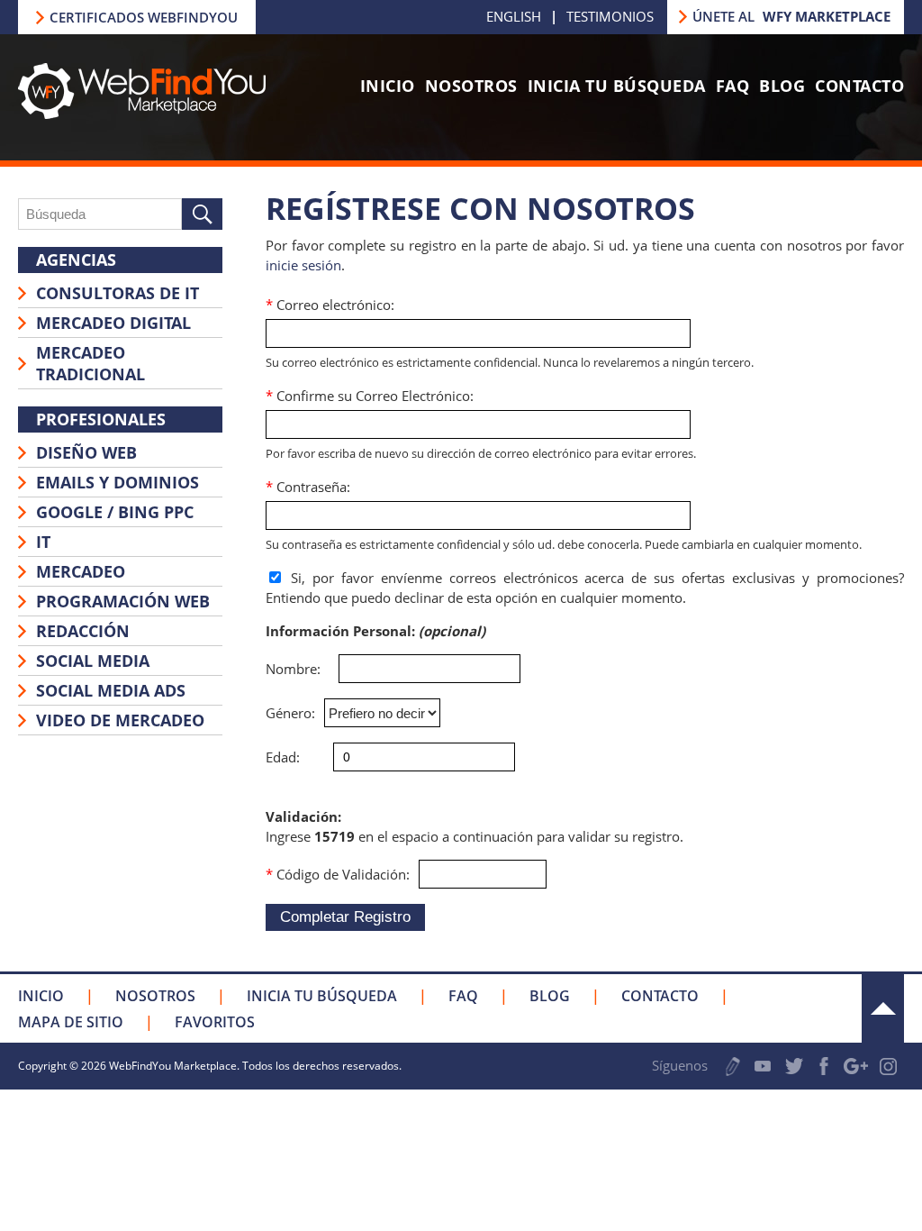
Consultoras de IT (117, 293)
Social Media (92, 660)
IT (43, 541)
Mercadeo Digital (113, 322)
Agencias (76, 259)
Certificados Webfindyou (144, 17)
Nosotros (471, 85)
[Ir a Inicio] (142, 114)
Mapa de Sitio (70, 1022)
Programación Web (123, 601)
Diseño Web (86, 452)
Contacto (859, 85)
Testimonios (610, 16)
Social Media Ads (110, 690)
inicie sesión (303, 265)
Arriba (883, 1008)
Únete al (791, 16)
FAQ (733, 85)
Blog (782, 85)
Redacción (83, 631)
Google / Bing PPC (115, 512)
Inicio (387, 85)
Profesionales (101, 419)
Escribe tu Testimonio (733, 1066)
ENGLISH (513, 16)
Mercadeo (80, 571)
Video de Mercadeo (120, 720)
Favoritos (215, 1022)
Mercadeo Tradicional (90, 363)
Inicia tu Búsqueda (617, 85)
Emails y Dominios (117, 482)
